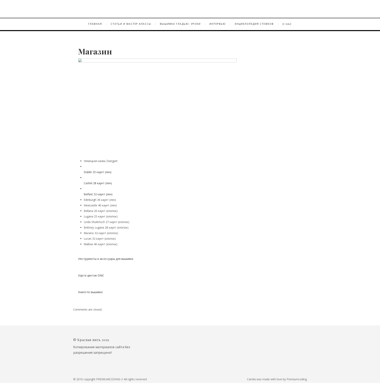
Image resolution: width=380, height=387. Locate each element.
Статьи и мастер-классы (131, 24)
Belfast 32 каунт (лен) (98, 194)
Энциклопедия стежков (254, 24)
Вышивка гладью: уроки (180, 24)
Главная (95, 24)
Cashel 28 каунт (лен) (98, 183)
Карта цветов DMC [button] (91, 275)
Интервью (217, 24)
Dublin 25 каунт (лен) (97, 172)
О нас (287, 24)
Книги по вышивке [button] (90, 292)
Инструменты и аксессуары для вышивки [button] (105, 259)
